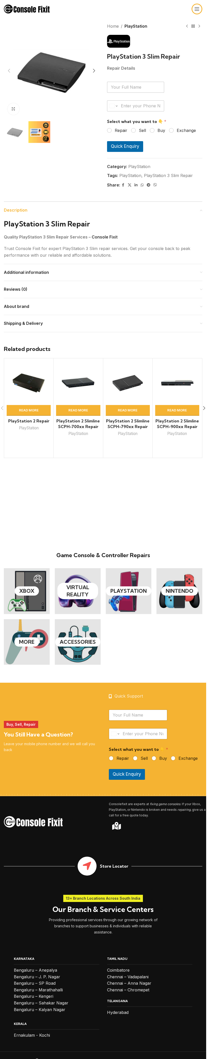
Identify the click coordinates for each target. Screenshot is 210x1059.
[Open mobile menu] (197, 9)
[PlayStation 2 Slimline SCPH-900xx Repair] (177, 383)
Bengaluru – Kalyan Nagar (39, 1009)
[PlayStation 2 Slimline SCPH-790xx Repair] (128, 383)
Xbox (26, 591)
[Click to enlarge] (13, 109)
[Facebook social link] (123, 185)
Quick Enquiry (125, 146)
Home (113, 26)
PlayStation (135, 26)
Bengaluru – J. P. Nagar (37, 976)
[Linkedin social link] (136, 185)
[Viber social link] (155, 185)
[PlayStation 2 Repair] (29, 383)
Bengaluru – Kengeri (33, 996)
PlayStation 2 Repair (28, 420)
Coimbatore (118, 970)
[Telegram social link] (148, 185)
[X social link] (129, 185)
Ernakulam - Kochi (32, 1035)
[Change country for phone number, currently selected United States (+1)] (113, 105)
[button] (9, 71)
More (27, 642)
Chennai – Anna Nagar (129, 983)
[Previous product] (187, 26)
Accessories (78, 642)
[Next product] (199, 26)
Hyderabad (118, 1012)
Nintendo (179, 591)
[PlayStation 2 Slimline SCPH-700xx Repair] (78, 383)
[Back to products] (193, 26)
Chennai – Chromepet (128, 989)
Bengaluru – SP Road (35, 983)
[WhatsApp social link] (142, 185)
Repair (121, 130)
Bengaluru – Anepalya (35, 970)
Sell (142, 130)
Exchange (186, 130)
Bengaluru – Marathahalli (38, 989)
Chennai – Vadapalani (128, 976)
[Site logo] (27, 8)
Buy (161, 130)
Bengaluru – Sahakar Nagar (41, 1002)
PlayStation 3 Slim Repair (168, 175)
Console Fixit (105, 237)
